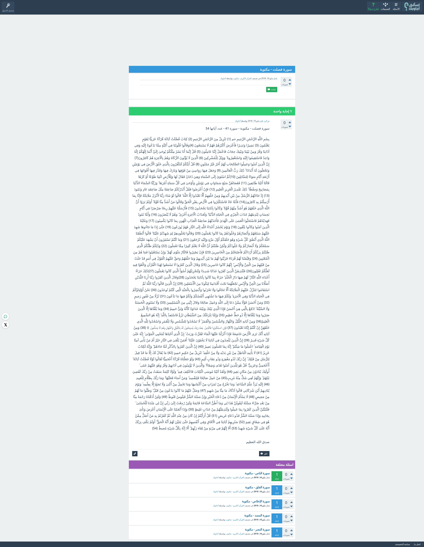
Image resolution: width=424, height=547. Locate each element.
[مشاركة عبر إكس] (5, 324)
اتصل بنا (417, 544)
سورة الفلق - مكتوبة (257, 487)
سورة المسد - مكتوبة (257, 515)
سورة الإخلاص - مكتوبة (256, 501)
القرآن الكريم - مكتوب (242, 78)
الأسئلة (396, 9)
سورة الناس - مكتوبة (257, 473)
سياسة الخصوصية (402, 544)
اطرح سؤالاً (373, 9)
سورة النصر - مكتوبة (257, 529)
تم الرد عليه (264, 121)
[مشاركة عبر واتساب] (5, 316)
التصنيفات (385, 9)
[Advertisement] (212, 39)
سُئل (275, 78)
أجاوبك (215, 477)
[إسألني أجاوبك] (412, 6)
